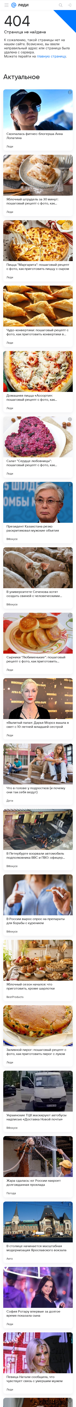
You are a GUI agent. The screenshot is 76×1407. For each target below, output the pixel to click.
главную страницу (51, 56)
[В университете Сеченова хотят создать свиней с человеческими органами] (38, 578)
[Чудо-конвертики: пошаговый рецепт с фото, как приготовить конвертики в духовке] (38, 316)
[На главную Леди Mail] (22, 5)
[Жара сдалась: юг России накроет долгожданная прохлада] (38, 1166)
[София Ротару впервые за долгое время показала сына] (38, 1297)
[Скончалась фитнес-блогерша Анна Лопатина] (38, 120)
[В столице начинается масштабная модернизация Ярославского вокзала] (38, 1232)
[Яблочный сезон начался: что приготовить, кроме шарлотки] (38, 970)
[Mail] (13, 5)
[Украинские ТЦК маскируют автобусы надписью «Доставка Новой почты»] (38, 1101)
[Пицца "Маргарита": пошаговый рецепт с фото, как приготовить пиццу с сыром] (38, 251)
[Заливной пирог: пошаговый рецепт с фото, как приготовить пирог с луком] (38, 1036)
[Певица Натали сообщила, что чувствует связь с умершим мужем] (38, 1363)
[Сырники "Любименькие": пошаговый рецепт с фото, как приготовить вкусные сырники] (38, 643)
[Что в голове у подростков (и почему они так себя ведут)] (38, 774)
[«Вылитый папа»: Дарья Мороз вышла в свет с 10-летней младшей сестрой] (38, 708)
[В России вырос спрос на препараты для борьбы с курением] (38, 905)
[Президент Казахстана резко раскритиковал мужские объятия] (38, 512)
